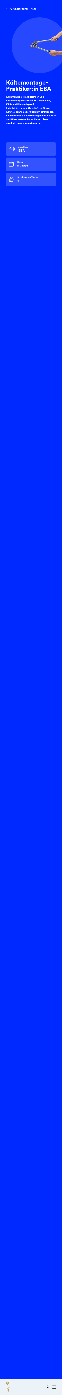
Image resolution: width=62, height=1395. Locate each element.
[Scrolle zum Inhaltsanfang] (31, 132)
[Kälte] (6, 8)
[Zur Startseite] (8, 1387)
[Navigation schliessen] (53, 1387)
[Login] (47, 1387)
